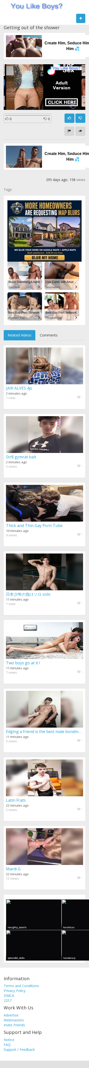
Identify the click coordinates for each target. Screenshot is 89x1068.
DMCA (9, 995)
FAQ (7, 1044)
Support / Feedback (19, 1049)
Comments (49, 335)
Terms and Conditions (21, 985)
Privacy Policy (14, 990)
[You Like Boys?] (35, 6)
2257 (8, 1000)
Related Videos (19, 335)
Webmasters (14, 1020)
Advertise (11, 1015)
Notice (9, 1039)
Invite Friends (14, 1025)
